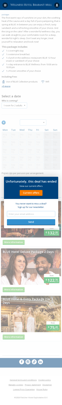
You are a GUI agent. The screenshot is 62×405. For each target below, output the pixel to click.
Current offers (31, 192)
